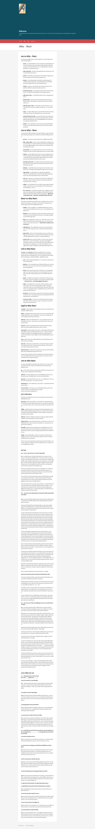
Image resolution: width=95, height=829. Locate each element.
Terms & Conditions (30, 825)
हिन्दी (24, 41)
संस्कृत (28, 41)
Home (21, 41)
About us (33, 41)
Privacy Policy (21, 825)
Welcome (22, 31)
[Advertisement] (47, 21)
